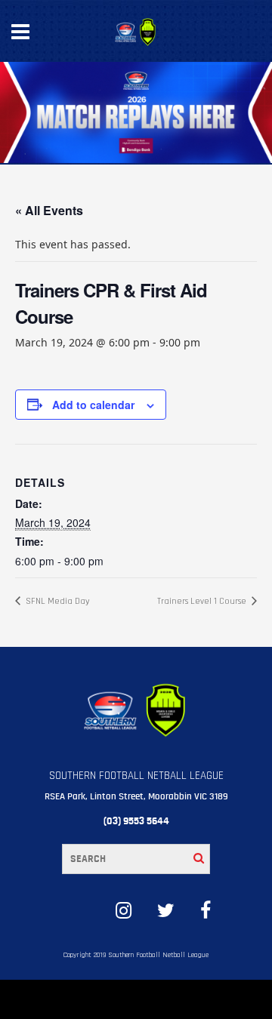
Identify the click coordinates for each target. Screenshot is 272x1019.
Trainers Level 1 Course (203, 601)
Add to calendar (93, 404)
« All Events (49, 210)
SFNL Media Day (56, 601)
